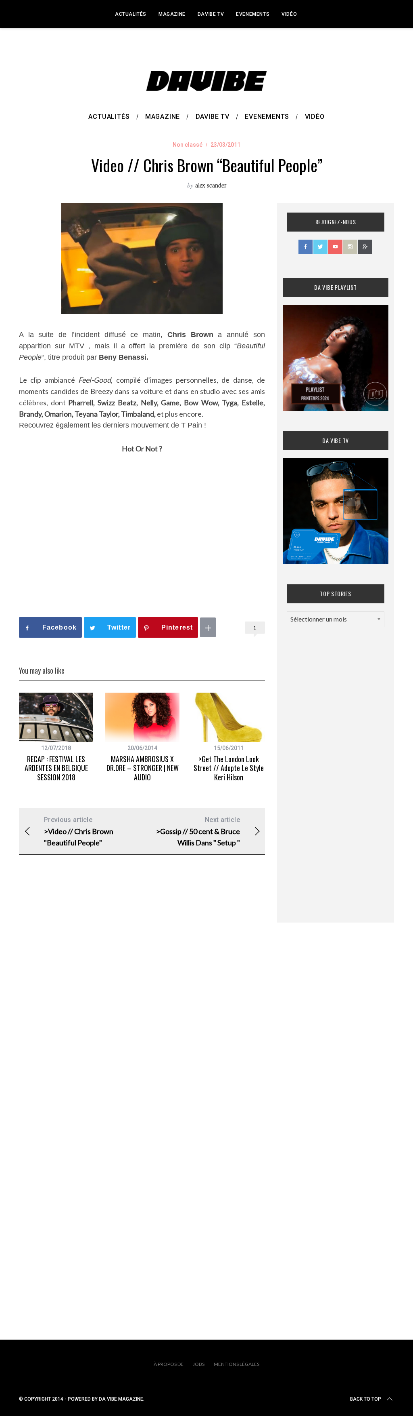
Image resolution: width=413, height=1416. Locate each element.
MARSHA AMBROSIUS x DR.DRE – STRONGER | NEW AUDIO (142, 768)
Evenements (252, 14)
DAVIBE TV (211, 14)
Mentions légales (236, 1364)
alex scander (210, 185)
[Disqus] (142, 991)
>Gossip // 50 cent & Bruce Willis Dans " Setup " (198, 831)
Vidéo (289, 14)
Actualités (130, 14)
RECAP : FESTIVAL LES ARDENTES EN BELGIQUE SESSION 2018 (56, 768)
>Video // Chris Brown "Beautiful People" (78, 831)
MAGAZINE (172, 14)
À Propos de (169, 1364)
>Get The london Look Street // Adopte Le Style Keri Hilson (229, 768)
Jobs (198, 1364)
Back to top (365, 1399)
